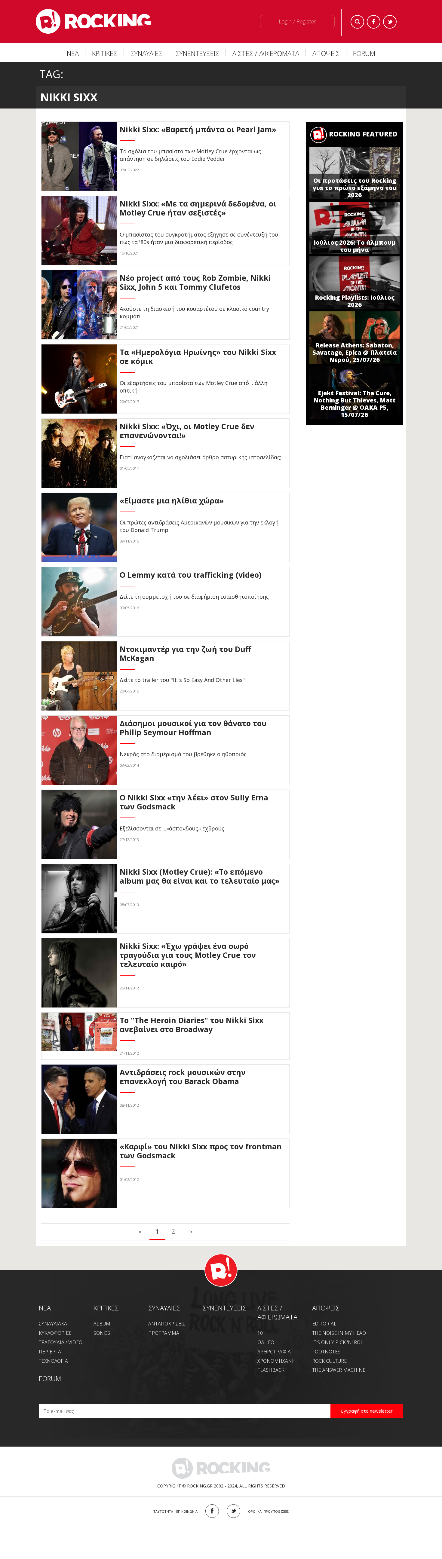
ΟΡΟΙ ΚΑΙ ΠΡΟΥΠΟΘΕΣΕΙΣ (268, 1511)
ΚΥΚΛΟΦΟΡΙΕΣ (55, 1333)
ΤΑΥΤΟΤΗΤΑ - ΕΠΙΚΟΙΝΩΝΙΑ (175, 1511)
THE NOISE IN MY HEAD (339, 1333)
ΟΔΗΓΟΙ (266, 1342)
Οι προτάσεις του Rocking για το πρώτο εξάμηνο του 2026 (355, 187)
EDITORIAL (324, 1323)
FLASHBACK (270, 1370)
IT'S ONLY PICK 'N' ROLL (339, 1342)
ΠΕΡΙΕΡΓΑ (50, 1351)
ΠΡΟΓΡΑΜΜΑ (163, 1333)
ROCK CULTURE (329, 1361)
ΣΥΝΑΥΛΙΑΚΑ (53, 1323)
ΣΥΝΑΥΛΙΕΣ (146, 53)
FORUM (364, 53)
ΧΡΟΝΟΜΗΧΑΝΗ (276, 1361)
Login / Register (297, 21)
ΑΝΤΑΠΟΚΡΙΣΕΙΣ (166, 1323)
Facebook (373, 22)
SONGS (102, 1333)
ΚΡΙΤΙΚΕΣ (104, 53)
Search (357, 22)
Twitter (390, 22)
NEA (45, 1307)
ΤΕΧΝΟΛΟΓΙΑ (53, 1361)
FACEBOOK (212, 1511)
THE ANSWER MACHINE (338, 1370)
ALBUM (102, 1323)
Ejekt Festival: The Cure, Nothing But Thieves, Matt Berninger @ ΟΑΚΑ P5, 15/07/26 (354, 404)
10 (260, 1333)
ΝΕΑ (73, 53)
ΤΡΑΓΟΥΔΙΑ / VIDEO (60, 1342)
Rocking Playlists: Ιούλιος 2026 (354, 301)
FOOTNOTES (326, 1351)
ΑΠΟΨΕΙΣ (326, 53)
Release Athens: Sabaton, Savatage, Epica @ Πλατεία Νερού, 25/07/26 (354, 352)
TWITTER (233, 1511)
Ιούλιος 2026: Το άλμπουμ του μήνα (354, 246)
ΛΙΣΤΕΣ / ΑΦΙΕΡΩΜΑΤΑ (265, 53)
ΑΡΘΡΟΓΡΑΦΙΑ (274, 1351)
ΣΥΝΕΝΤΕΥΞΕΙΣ (197, 53)
